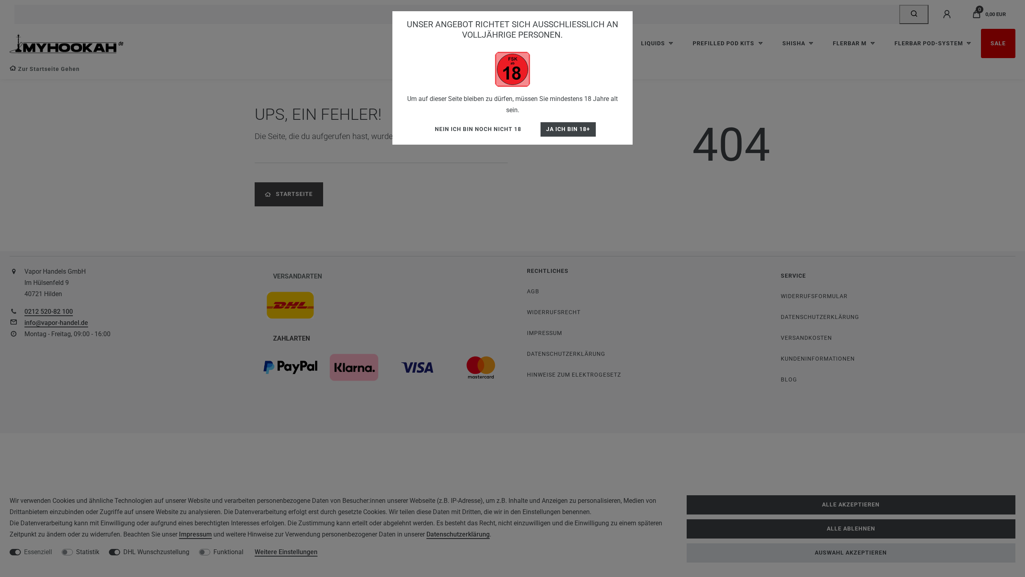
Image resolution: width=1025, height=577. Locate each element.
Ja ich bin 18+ (568, 129)
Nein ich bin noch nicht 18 (478, 129)
